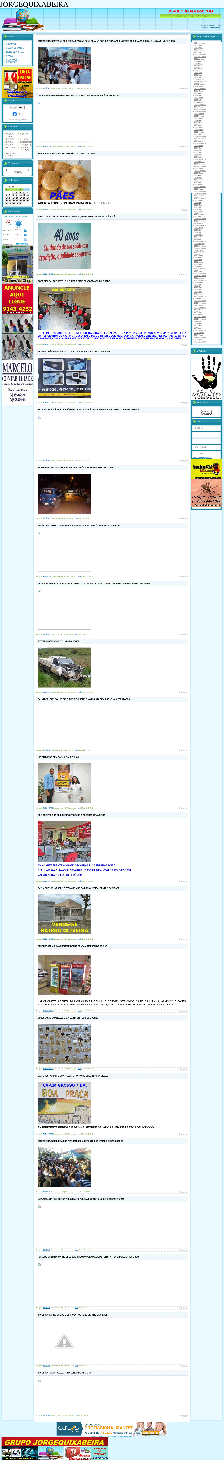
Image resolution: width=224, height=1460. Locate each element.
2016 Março (198, 200)
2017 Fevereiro (200, 225)
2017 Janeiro (199, 223)
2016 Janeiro (199, 196)
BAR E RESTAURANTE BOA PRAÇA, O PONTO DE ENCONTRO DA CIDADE (73, 1076)
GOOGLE (199, 428)
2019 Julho (198, 292)
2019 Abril (197, 285)
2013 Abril (197, 120)
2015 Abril (197, 175)
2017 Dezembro (200, 248)
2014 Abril (197, 148)
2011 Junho (198, 70)
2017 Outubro (199, 244)
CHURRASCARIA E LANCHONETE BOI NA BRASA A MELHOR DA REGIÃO (72, 946)
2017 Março (198, 228)
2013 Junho (198, 125)
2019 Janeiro (199, 278)
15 (14, 198)
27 (7, 204)
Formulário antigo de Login (17, 120)
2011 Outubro (199, 79)
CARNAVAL (24, 148)
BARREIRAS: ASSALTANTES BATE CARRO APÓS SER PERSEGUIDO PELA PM (75, 467)
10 (21, 195)
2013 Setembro (200, 132)
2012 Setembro (200, 105)
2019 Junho (198, 289)
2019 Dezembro (200, 303)
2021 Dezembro (200, 319)
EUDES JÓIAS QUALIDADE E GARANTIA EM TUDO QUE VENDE (68, 1018)
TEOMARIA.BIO (201, 447)
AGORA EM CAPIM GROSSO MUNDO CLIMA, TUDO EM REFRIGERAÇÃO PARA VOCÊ (78, 95)
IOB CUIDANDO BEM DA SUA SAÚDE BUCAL (59, 757)
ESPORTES (10, 133)
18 (24, 198)
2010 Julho (198, 45)
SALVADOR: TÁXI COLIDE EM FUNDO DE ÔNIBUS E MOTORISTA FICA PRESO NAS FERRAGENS (84, 699)
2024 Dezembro (200, 337)
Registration (181, 16)
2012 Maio (198, 95)
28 (10, 204)
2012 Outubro (199, 107)
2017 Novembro (200, 246)
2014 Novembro (200, 164)
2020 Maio (198, 312)
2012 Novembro (200, 109)
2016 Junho (198, 207)
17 (21, 198)
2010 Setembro (200, 50)
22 (14, 201)
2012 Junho (198, 98)
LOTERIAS (199, 453)
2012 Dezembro (200, 111)
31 (21, 204)
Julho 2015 (11, 187)
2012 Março (198, 91)
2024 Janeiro (199, 333)
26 (28, 201)
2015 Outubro (199, 189)
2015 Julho (198, 182)
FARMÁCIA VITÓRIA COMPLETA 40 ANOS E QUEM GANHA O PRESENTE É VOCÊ (76, 217)
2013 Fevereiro (200, 116)
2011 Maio (198, 68)
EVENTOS (10, 139)
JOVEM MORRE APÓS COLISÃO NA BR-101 (58, 641)
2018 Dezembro (200, 276)
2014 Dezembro (200, 166)
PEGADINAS (11, 154)
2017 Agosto (198, 239)
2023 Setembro (200, 330)
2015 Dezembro (200, 193)
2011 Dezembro (200, 84)
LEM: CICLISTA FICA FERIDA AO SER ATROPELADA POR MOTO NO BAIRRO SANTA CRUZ (81, 1199)
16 (17, 198)
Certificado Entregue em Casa (121, 1436)
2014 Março (198, 146)
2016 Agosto (198, 212)
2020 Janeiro (199, 305)
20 (7, 201)
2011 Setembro (199, 77)
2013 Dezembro (200, 139)
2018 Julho (198, 264)
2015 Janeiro (199, 168)
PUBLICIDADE (11, 148)
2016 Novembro (200, 219)
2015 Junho (198, 180)
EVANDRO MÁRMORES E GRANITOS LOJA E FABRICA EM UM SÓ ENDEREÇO (75, 352)
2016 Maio (198, 205)
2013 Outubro (199, 134)
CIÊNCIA (9, 145)
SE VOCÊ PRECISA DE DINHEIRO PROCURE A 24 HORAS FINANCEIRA (71, 815)
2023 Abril (197, 323)
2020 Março (198, 310)
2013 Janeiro (199, 114)
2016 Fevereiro (200, 198)
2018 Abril (197, 257)
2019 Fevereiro (200, 280)
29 (14, 204)
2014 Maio (198, 150)
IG (196, 441)
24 (21, 201)
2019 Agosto (198, 294)
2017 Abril (197, 230)
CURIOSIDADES (26, 142)
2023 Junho (198, 328)
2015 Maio (198, 177)
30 (17, 204)
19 (28, 198)
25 (24, 201)
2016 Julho (198, 209)
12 (28, 195)
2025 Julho (198, 339)
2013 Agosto (198, 130)
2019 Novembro (200, 301)
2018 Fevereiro (200, 253)
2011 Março (198, 63)
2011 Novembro (200, 82)
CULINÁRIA (24, 139)
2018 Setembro (200, 269)
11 (24, 195)
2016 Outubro (199, 216)
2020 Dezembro (200, 317)
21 (10, 201)
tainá (79, 146)
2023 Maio (198, 326)
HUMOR (9, 142)
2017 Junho (198, 235)
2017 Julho (198, 237)
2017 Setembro (200, 241)
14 (10, 198)
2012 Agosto (198, 102)
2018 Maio (198, 260)
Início (192, 16)
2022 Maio (198, 321)
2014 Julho (198, 155)
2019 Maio (198, 287)
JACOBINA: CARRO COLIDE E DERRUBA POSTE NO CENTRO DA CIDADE (73, 1315)
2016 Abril (197, 203)
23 (17, 201)
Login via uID (17, 107)
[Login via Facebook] (14, 114)
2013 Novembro (200, 136)
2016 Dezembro (200, 221)
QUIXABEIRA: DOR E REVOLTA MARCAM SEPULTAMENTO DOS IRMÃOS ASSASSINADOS (80, 1141)
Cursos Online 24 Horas (100, 1436)
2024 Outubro (199, 335)
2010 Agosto (198, 47)
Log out (204, 16)
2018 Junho (198, 262)
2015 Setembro (200, 187)
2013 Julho (198, 127)
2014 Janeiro (199, 141)
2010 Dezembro (200, 57)
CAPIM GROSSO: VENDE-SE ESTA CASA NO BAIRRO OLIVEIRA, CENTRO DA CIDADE (78, 888)
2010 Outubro (199, 52)
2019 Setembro (200, 296)
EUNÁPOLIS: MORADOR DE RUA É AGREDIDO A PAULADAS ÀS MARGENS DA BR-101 (79, 525)
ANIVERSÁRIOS (26, 145)
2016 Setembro (200, 214)
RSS (220, 27)
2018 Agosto (198, 266)
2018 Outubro (199, 271)
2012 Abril (197, 93)
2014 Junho (198, 152)
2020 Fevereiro (200, 307)
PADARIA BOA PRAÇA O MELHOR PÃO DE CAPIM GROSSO (66, 153)
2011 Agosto (198, 75)
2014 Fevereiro (200, 143)
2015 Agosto (198, 184)
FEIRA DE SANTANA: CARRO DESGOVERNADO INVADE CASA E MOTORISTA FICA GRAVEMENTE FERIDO (88, 1257)
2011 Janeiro (199, 59)
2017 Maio (198, 232)
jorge (77, 88)
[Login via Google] (20, 114)
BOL (196, 434)
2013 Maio (198, 123)
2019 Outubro (199, 298)
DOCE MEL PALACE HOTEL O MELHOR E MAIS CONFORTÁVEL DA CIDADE (74, 281)
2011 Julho (198, 73)
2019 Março (198, 282)
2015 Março (198, 173)
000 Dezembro (199, 43)
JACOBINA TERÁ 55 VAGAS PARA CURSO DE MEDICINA (64, 1373)
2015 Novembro (200, 191)
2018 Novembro (200, 273)
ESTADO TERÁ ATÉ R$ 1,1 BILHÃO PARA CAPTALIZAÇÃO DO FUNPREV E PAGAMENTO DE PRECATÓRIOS (89, 410)
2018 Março (198, 255)
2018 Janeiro (199, 250)
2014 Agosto (198, 157)
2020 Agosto (198, 314)
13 (7, 198)
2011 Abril (197, 66)
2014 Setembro (200, 159)
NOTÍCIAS (24, 133)
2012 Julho (198, 100)
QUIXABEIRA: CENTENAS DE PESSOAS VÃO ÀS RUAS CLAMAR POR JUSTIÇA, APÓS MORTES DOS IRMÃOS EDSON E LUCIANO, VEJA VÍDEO (106, 41)
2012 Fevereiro (200, 89)
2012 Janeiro (199, 86)
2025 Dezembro (200, 342)
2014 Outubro (199, 162)
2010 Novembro (200, 54)
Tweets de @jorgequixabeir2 (201, 458)
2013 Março (198, 118)
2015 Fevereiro (200, 171)
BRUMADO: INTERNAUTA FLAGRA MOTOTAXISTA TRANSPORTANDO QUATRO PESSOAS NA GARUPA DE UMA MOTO (94, 583)
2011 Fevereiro (199, 61)
